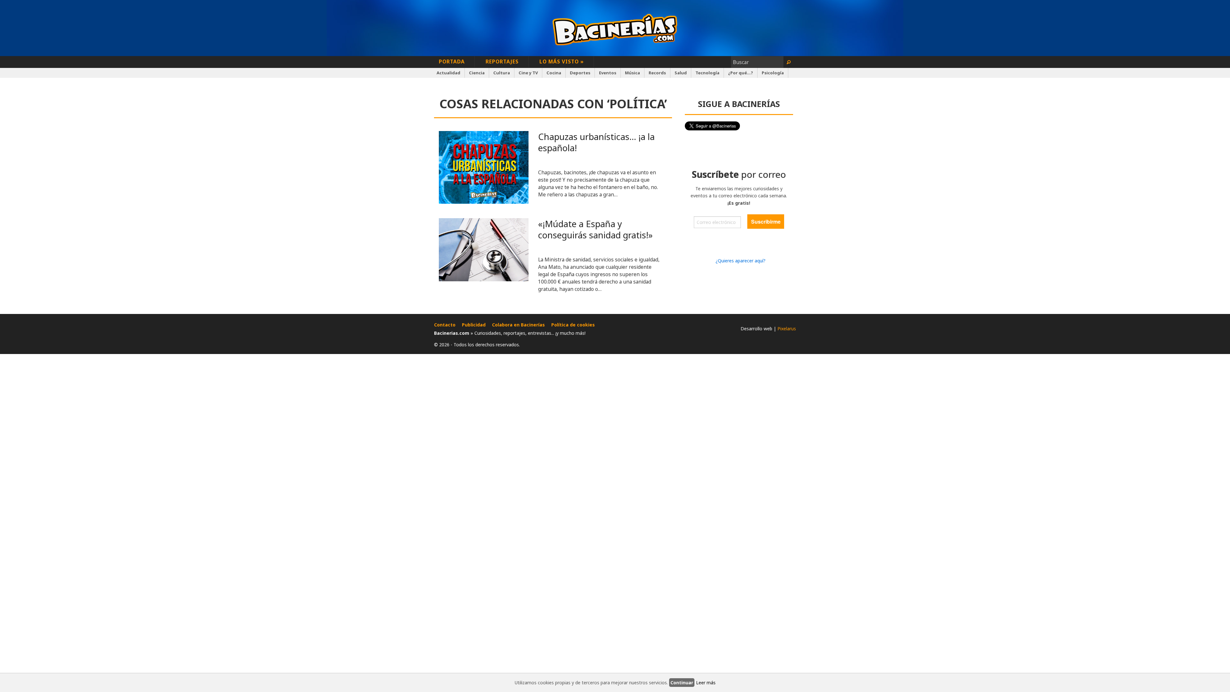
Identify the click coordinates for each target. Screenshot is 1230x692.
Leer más (706, 683)
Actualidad (448, 73)
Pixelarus (786, 328)
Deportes (580, 73)
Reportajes (502, 61)
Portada (452, 61)
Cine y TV (528, 73)
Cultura (501, 73)
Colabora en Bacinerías (518, 325)
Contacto (444, 325)
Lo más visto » (561, 61)
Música (632, 73)
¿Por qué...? (740, 73)
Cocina (553, 73)
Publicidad (474, 325)
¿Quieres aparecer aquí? (741, 261)
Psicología (773, 73)
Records (657, 73)
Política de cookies (573, 325)
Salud (681, 73)
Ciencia (477, 73)
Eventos (607, 73)
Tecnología (707, 73)
